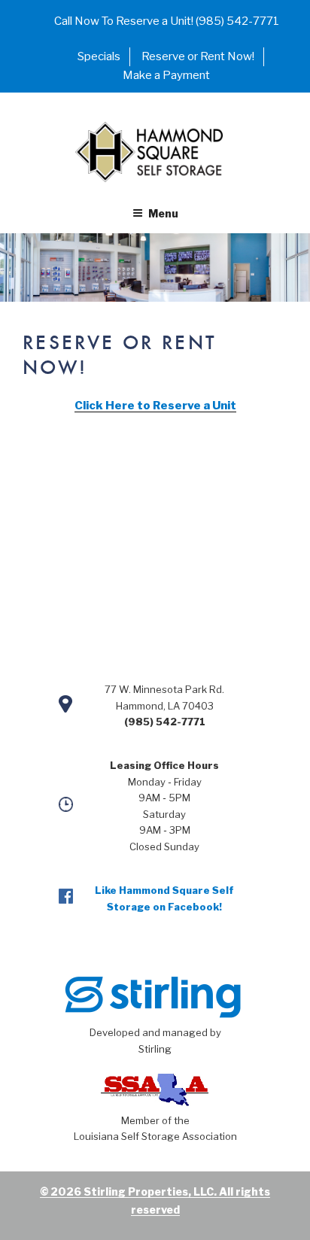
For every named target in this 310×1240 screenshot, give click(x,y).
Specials (99, 56)
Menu (163, 213)
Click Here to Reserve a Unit (155, 405)
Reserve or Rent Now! (197, 56)
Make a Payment (166, 75)
